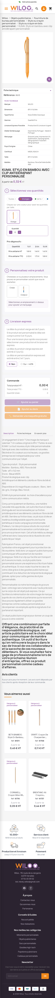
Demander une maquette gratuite (28, 416)
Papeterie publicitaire (27, 952)
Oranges (26, 199)
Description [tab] (8, 433)
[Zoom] (27, 57)
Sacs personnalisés (27, 943)
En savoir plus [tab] (40, 433)
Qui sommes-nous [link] (27, 904)
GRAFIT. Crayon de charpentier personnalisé (39, 737)
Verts (40, 199)
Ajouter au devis (27, 409)
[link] (24, 888)
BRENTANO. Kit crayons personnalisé (39, 795)
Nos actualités (27, 919)
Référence (9, 95)
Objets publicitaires (27, 939)
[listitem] (13, 217)
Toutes (12, 199)
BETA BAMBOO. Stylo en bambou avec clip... (15, 737)
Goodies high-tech (27, 947)
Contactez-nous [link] (27, 900)
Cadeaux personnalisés (27, 956)
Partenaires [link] (27, 908)
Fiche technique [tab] (24, 433)
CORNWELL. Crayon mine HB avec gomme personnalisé (15, 796)
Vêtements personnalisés (27, 935)
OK (45, 976)
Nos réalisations (27, 924)
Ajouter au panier (27, 402)
